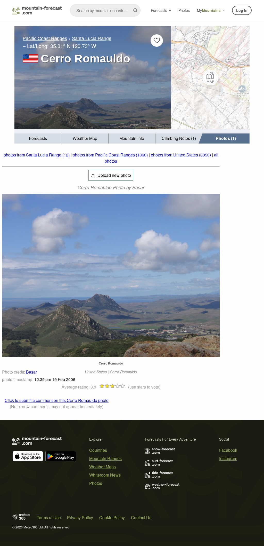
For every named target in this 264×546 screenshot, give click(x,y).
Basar (31, 372)
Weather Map (85, 138)
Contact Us (141, 517)
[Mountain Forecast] (37, 10)
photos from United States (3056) (181, 155)
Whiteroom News (105, 475)
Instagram (228, 458)
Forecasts (159, 10)
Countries (98, 450)
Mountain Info (131, 138)
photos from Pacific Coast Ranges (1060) (110, 155)
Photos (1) (226, 138)
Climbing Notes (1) (179, 138)
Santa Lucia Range (91, 38)
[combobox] (105, 10)
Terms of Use (49, 517)
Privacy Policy (80, 517)
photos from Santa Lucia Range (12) (37, 155)
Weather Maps (102, 467)
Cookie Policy (112, 517)
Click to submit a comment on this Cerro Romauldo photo (57, 400)
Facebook (228, 450)
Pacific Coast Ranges (45, 38)
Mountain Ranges (105, 458)
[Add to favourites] (157, 40)
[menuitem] (37, 138)
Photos (184, 10)
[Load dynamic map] (210, 77)
